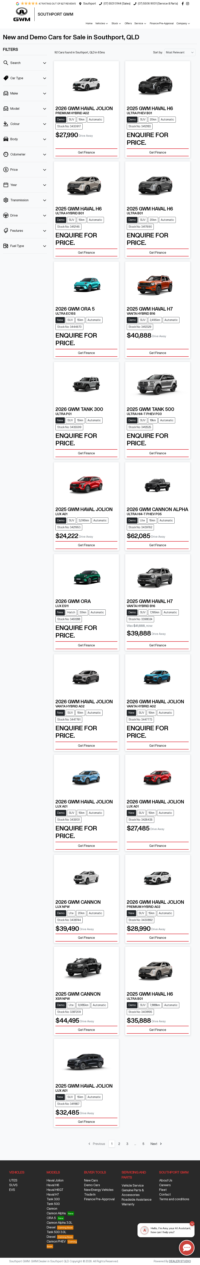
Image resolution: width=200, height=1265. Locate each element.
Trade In (90, 1194)
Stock (115, 23)
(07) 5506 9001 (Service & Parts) (158, 3)
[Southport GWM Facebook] (183, 3)
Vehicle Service (133, 1185)
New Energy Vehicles (98, 1189)
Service (138, 23)
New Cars (91, 1180)
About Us (165, 1180)
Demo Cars (92, 1185)
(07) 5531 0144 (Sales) (117, 3)
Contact (165, 1194)
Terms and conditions (174, 1199)
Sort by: (158, 52)
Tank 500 (53, 1203)
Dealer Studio (180, 1261)
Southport (89, 3)
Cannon (52, 1208)
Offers (128, 23)
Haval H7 (53, 1194)
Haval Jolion (55, 1180)
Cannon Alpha (56, 1213)
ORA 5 (51, 1217)
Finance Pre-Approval (162, 23)
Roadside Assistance (137, 1199)
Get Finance (86, 152)
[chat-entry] (187, 1248)
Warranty (128, 1204)
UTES (13, 1180)
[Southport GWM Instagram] (188, 3)
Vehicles (100, 23)
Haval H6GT (55, 1189)
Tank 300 (53, 1199)
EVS (12, 1189)
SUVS (13, 1185)
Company (181, 23)
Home (89, 23)
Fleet (163, 1189)
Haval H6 (53, 1185)
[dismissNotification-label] (192, 1223)
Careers (165, 1185)
